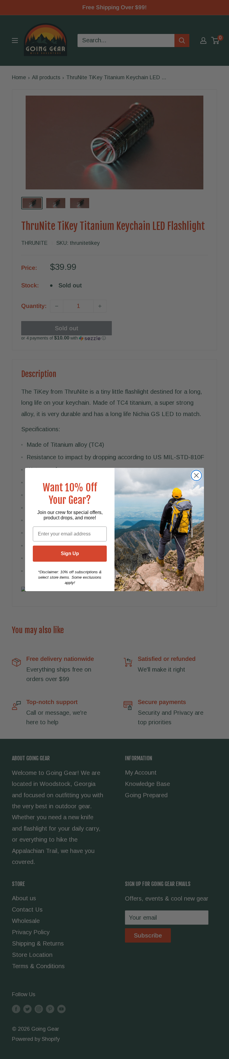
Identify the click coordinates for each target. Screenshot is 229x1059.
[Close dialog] (196, 475)
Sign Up (70, 553)
